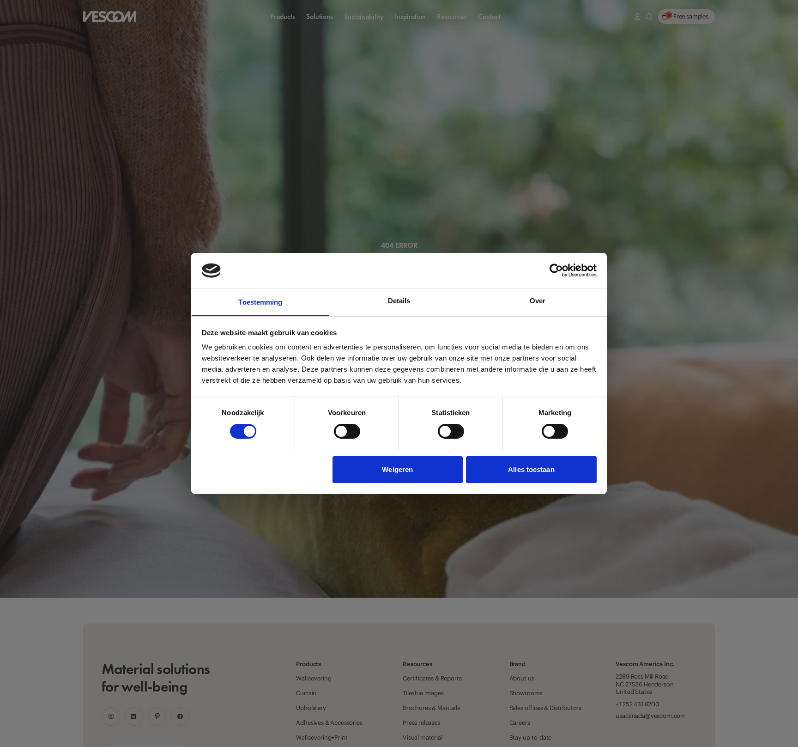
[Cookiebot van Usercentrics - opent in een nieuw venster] (556, 270)
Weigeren (397, 470)
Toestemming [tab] (260, 302)
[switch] (347, 431)
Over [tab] (537, 301)
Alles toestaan (531, 470)
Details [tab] (399, 301)
